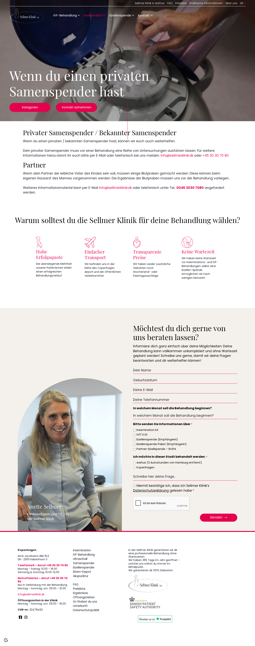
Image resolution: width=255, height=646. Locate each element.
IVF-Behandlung (65, 15)
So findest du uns (85, 602)
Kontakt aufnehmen (76, 107)
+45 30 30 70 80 (216, 155)
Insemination (93, 15)
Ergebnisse (80, 593)
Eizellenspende (120, 15)
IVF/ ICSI (141, 434)
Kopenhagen (145, 467)
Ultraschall (80, 559)
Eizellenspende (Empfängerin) (157, 439)
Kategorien (30, 107)
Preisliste (181, 3)
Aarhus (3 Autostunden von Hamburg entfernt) (169, 462)
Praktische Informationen (206, 3)
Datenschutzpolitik (86, 610)
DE (241, 3)
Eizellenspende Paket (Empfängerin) (161, 444)
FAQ (169, 3)
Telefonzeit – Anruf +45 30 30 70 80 (43, 565)
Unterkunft (80, 606)
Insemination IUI (147, 430)
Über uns (231, 3)
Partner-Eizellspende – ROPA (156, 449)
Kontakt (144, 15)
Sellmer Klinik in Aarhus (149, 3)
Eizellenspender (83, 567)
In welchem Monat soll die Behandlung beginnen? (172, 408)
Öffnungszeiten (84, 597)
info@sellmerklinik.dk (177, 155)
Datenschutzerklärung (151, 490)
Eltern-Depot (82, 572)
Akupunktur (80, 576)
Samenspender (83, 563)
